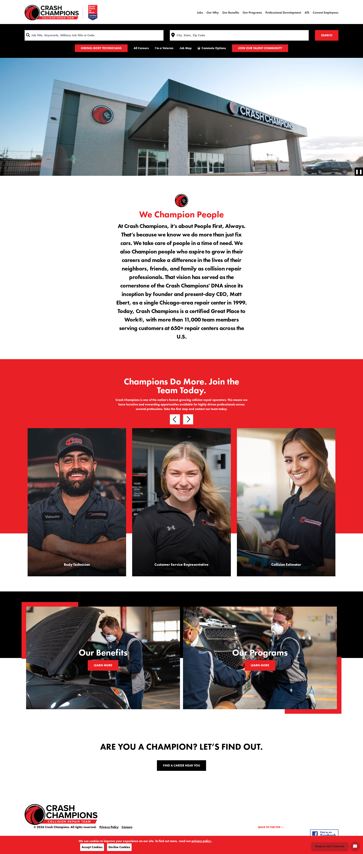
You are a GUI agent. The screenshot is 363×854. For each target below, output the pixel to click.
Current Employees (325, 13)
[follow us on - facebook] (324, 834)
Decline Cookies (119, 847)
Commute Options (214, 48)
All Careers (141, 48)
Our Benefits (230, 13)
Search (326, 35)
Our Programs (252, 13)
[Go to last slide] (175, 419)
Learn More (103, 665)
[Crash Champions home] (61, 12)
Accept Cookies (92, 847)
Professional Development (283, 13)
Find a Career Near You (181, 765)
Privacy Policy (108, 827)
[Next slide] (188, 419)
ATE (307, 13)
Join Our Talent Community (260, 48)
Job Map (186, 48)
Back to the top (269, 827)
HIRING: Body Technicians (101, 48)
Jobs (200, 13)
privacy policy (202, 841)
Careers (127, 827)
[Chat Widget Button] (355, 846)
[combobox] (94, 35)
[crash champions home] (61, 814)
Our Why (212, 13)
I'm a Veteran (164, 48)
